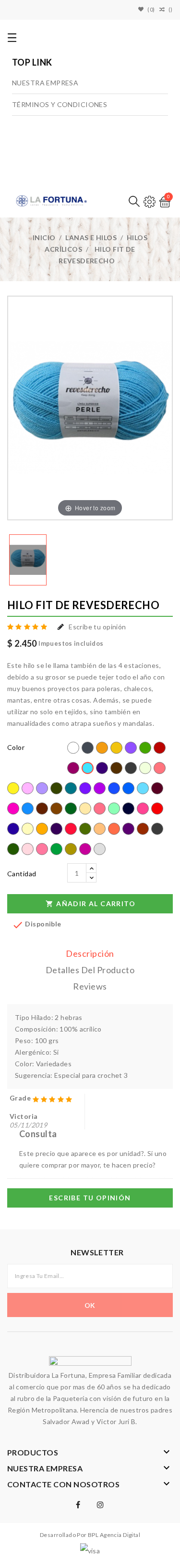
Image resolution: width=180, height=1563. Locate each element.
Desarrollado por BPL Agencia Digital (90, 1534)
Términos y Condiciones (59, 104)
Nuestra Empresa (45, 83)
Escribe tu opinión (97, 627)
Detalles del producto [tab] (90, 970)
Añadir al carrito (90, 903)
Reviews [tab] (90, 986)
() (170, 9)
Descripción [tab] (90, 953)
